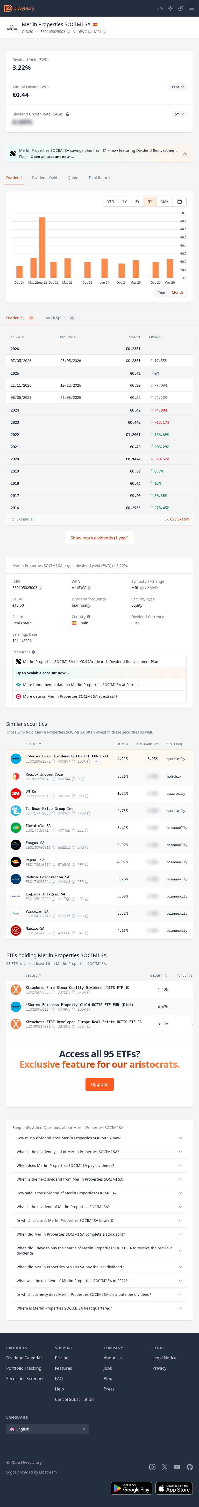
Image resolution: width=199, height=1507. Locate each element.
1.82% (122, 793)
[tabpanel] (99, 247)
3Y (137, 201)
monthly (174, 776)
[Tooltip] (88, 617)
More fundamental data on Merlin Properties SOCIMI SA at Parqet (80, 684)
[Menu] (192, 8)
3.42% (122, 827)
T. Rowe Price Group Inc (49, 808)
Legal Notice (164, 1358)
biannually (177, 827)
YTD (110, 201)
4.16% (122, 930)
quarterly (176, 758)
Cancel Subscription (74, 1399)
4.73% (122, 810)
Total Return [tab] (99, 177)
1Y (125, 201)
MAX (164, 201)
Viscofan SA (37, 910)
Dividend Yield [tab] (44, 177)
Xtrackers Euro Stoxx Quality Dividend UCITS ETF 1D (77, 987)
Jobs (108, 1368)
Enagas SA (35, 842)
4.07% (122, 862)
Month (177, 292)
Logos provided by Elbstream (31, 1472)
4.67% (163, 1006)
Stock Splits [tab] (59, 317)
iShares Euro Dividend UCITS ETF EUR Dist (67, 755)
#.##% (22, 122)
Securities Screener (25, 1378)
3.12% (163, 1024)
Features (63, 1368)
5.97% (122, 844)
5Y (150, 201)
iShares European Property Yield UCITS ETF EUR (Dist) (79, 1004)
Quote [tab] (73, 177)
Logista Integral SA (45, 893)
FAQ (59, 1378)
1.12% (163, 989)
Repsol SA (35, 859)
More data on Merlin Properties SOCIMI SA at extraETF (70, 696)
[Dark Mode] (170, 8)
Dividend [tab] (14, 177)
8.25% (152, 758)
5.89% (122, 896)
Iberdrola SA (38, 825)
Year (162, 292)
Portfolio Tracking (23, 1368)
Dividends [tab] (19, 317)
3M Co (31, 790)
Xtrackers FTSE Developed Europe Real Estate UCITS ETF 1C (84, 1021)
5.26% (122, 776)
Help (59, 1389)
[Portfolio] (181, 8)
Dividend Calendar (24, 1358)
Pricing (62, 1358)
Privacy (159, 1368)
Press (109, 1389)
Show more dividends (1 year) (99, 538)
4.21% (122, 758)
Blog (108, 1378)
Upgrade (99, 1084)
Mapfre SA (35, 927)
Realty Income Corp (44, 773)
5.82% (122, 913)
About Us (113, 1358)
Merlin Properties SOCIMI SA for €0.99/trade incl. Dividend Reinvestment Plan (90, 661)
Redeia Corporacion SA (47, 876)
